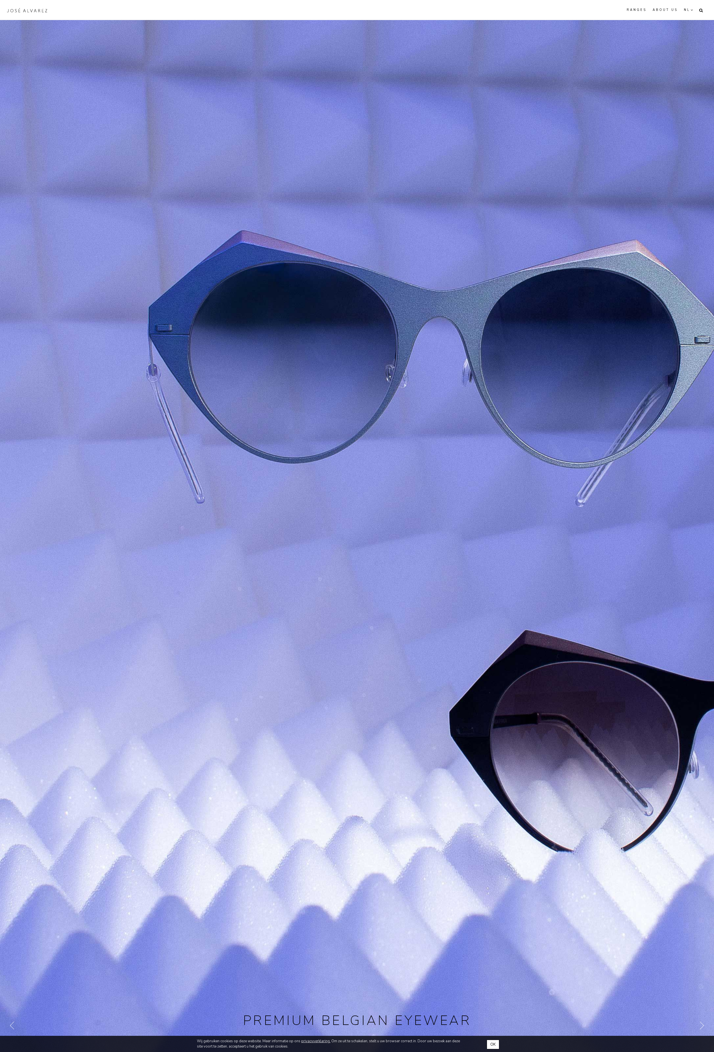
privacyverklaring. (316, 1041)
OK (493, 1044)
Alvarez (27, 10)
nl (687, 10)
